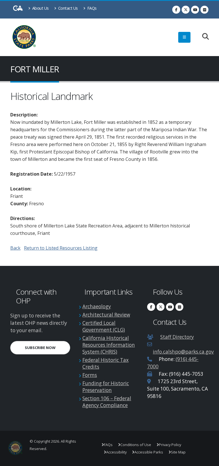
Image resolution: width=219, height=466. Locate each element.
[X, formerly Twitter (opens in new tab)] (186, 10)
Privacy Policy (170, 444)
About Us (40, 8)
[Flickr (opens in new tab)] (204, 10)
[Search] (202, 37)
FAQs (91, 8)
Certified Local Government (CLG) (103, 326)
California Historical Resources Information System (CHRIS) (108, 345)
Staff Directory (177, 337)
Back (15, 248)
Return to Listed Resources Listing (61, 248)
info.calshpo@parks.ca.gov (183, 351)
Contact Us (67, 8)
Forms (89, 375)
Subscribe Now (47, 347)
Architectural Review (106, 314)
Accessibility (116, 452)
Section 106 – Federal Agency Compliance (106, 401)
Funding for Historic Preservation (105, 386)
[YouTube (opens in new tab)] (195, 10)
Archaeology (96, 306)
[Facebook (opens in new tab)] (176, 10)
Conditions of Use (135, 444)
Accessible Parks (148, 452)
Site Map (178, 452)
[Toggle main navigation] (184, 37)
